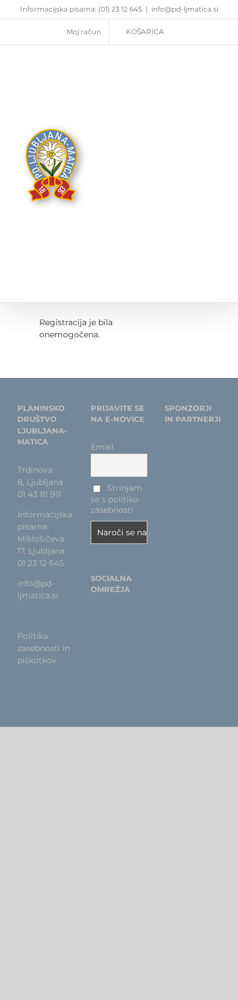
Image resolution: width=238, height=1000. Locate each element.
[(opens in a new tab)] (189, 456)
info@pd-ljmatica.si (184, 9)
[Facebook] (94, 617)
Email (102, 447)
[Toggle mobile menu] (216, 156)
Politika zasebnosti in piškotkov (43, 648)
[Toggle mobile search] (195, 156)
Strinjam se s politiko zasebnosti (116, 499)
